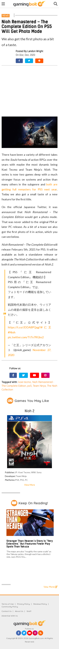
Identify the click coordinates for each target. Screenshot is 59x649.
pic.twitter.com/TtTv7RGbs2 (26, 337)
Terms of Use (8, 604)
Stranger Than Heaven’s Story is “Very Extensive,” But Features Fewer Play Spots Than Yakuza (29, 543)
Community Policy (10, 606)
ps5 (29, 385)
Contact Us (6, 611)
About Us (19, 611)
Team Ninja (39, 385)
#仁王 (46, 327)
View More (29, 484)
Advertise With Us (10, 616)
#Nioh (11, 332)
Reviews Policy (40, 604)
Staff (29, 611)
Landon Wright (35, 51)
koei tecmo (24, 382)
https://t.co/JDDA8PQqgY (24, 327)
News (6, 15)
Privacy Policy (23, 604)
